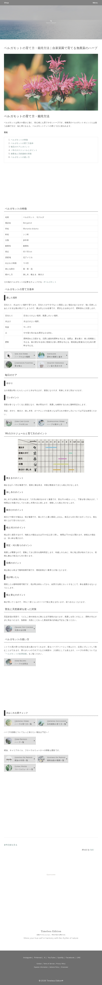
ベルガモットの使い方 (20, 157)
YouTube (51, 957)
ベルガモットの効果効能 (16, 654)
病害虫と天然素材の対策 (21, 153)
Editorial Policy (54, 967)
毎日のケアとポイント (20, 147)
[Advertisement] (51, 184)
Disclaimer (64, 967)
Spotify (60, 957)
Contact (39, 963)
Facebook (70, 957)
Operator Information (41, 967)
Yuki (92, 850)
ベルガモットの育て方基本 (22, 143)
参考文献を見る (10, 845)
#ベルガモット (50, 282)
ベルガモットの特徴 (19, 140)
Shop (6, 3)
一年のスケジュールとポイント (24, 150)
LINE (78, 957)
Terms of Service (48, 963)
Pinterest (38, 957)
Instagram (27, 957)
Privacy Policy (60, 963)
